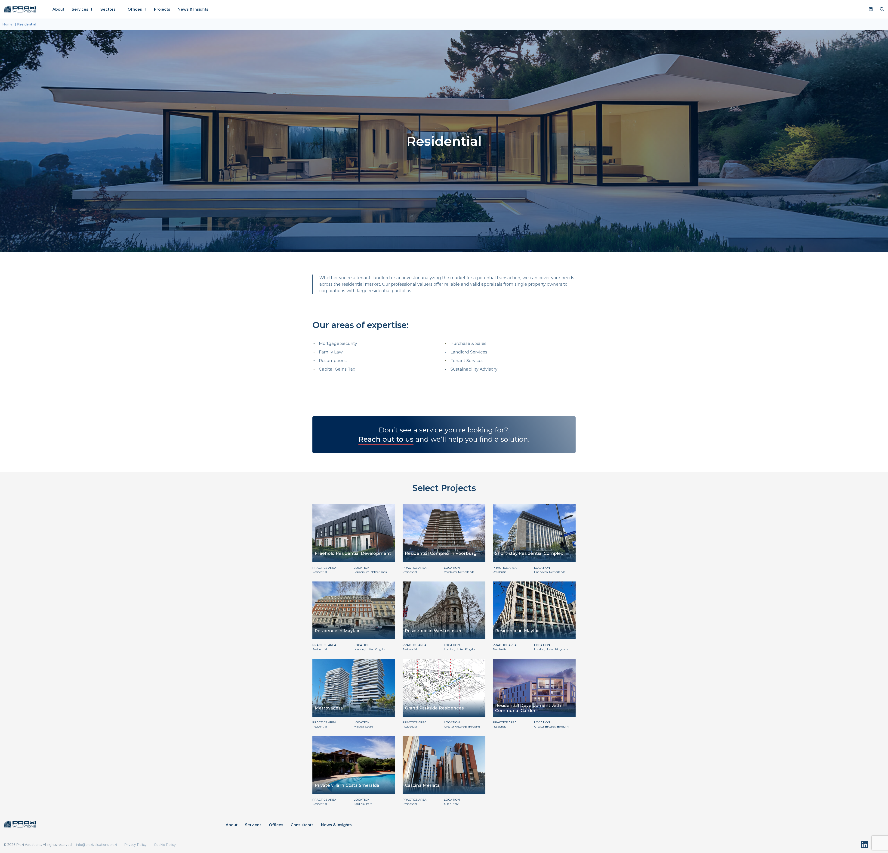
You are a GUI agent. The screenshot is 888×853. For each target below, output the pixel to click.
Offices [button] (135, 9)
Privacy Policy (135, 845)
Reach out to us (385, 439)
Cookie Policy (165, 845)
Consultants (302, 825)
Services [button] (80, 9)
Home (7, 24)
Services (253, 825)
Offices (276, 825)
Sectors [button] (108, 9)
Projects (162, 9)
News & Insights (193, 9)
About (58, 9)
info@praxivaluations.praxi (96, 845)
